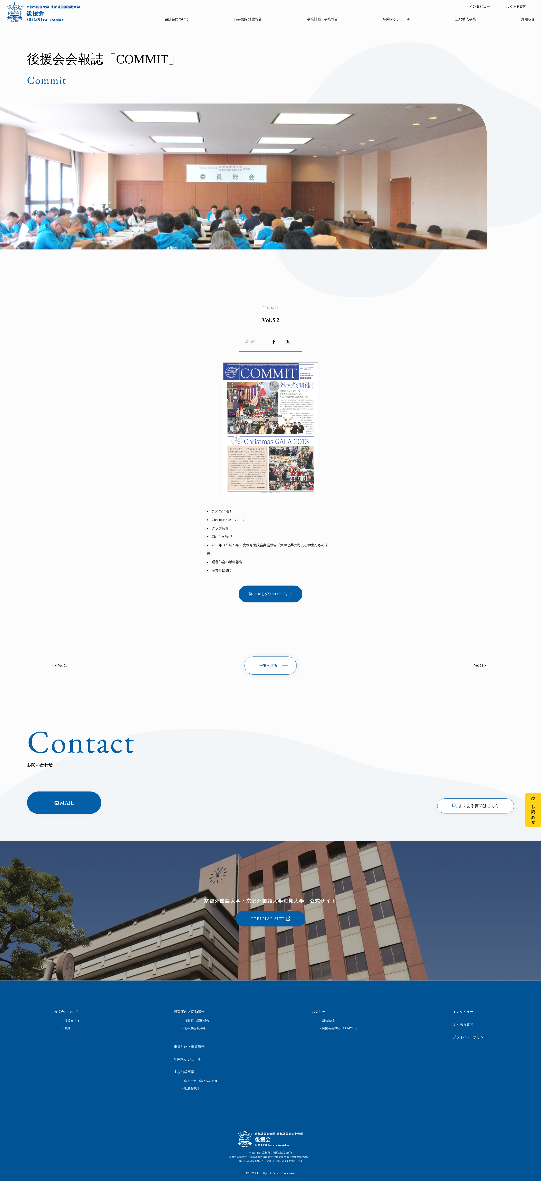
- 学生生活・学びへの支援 (199, 1081)
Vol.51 (62, 665)
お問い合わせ (533, 812)
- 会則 (67, 1028)
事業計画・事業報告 (322, 19)
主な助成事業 (465, 19)
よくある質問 (516, 6)
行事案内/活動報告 (248, 19)
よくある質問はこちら (478, 806)
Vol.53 (478, 665)
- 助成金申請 (190, 1088)
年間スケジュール (396, 19)
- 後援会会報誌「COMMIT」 (339, 1028)
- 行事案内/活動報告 (195, 1020)
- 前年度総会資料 (193, 1028)
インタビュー (479, 6)
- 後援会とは (71, 1020)
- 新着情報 (327, 1020)
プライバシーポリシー (470, 1037)
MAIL (67, 802)
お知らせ (528, 19)
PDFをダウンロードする (273, 594)
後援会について (177, 19)
